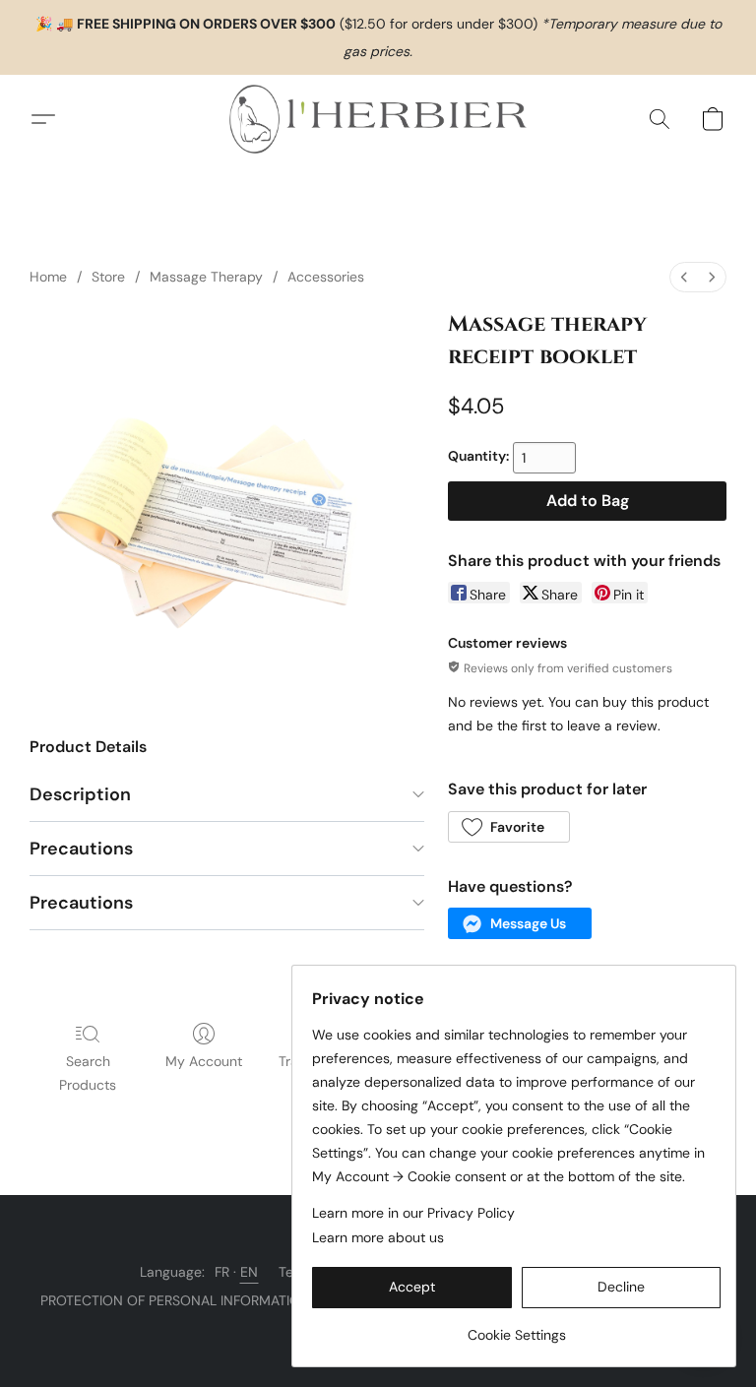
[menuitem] (684, 277)
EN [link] (249, 1272)
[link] (516, 1327)
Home (48, 276)
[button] (378, 119)
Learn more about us (378, 1237)
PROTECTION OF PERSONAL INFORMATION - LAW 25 (207, 1300)
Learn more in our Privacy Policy (413, 1213)
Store (108, 276)
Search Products (87, 1073)
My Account (203, 1061)
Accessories (325, 276)
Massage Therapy (206, 276)
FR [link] (222, 1272)
